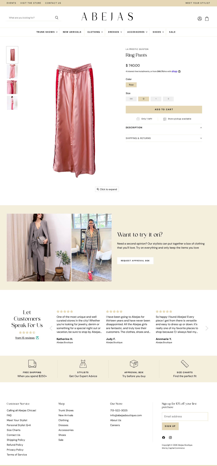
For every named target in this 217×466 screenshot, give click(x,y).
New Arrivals (72, 32)
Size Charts (14, 430)
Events (11, 3)
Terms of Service (17, 454)
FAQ (9, 415)
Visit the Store (30, 3)
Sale (172, 32)
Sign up (170, 426)
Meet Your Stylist (198, 3)
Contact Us (53, 3)
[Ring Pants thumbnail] (12, 54)
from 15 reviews (25, 337)
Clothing (94, 32)
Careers (115, 425)
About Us (115, 420)
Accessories (136, 32)
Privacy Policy (15, 449)
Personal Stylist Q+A (19, 425)
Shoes (157, 32)
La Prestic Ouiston (137, 49)
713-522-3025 (118, 410)
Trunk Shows (46, 32)
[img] (27, 332)
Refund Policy (15, 445)
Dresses (114, 32)
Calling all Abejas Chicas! (21, 410)
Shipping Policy (16, 440)
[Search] (56, 18)
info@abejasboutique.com (126, 415)
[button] (164, 127)
